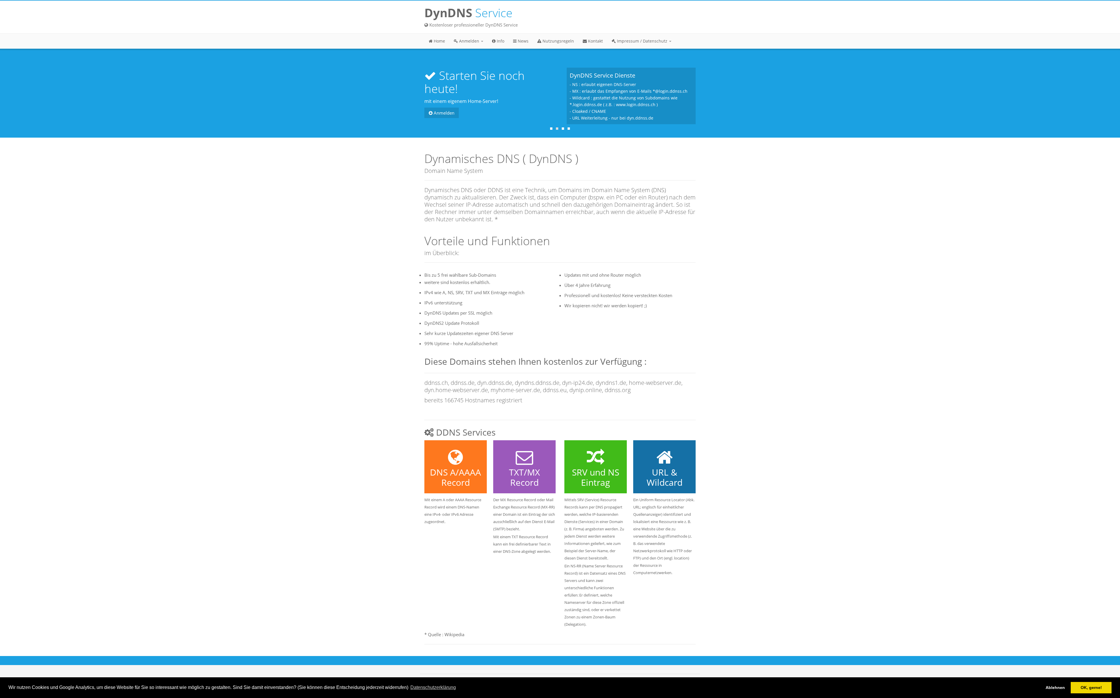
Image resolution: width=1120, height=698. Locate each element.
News (522, 41)
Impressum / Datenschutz (642, 41)
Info (500, 41)
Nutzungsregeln (557, 41)
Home (439, 41)
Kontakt (595, 41)
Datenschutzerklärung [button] (433, 687)
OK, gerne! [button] (1091, 687)
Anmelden (469, 41)
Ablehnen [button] (1055, 687)
